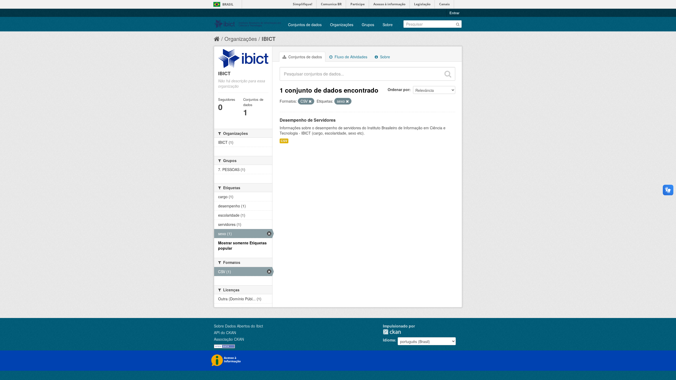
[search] (447, 74)
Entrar (454, 12)
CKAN (392, 332)
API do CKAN (225, 332)
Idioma (389, 340)
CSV (284, 141)
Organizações (341, 24)
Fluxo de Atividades (350, 56)
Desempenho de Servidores (308, 120)
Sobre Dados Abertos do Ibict (238, 326)
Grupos (368, 24)
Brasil (227, 4)
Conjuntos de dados (305, 24)
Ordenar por (398, 89)
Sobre (388, 24)
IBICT (268, 38)
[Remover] (310, 101)
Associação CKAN (229, 339)
